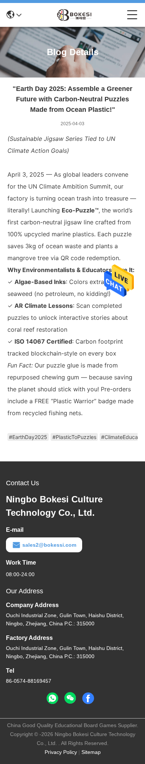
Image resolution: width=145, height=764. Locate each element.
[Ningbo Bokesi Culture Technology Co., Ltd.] (74, 15)
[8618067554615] (52, 698)
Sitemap (91, 752)
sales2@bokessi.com (49, 545)
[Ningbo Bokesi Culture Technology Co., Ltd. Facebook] (88, 698)
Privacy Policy (61, 752)
